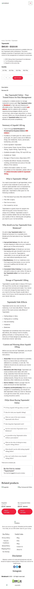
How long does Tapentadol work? (14, 424)
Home (3, 40)
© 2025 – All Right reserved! (13, 576)
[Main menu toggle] (30, 3)
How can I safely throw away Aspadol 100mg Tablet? (15, 457)
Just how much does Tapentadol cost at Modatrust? (16, 430)
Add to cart (17, 78)
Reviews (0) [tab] (5, 90)
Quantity (4, 67)
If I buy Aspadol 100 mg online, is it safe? (17, 407)
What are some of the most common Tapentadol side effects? (15, 418)
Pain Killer (8, 40)
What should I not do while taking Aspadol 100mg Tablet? (17, 450)
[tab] (17, 408)
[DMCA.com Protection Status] (17, 581)
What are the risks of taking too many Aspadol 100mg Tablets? (15, 443)
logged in (13, 473)
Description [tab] (5, 87)
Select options (6, 511)
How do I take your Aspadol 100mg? (15, 412)
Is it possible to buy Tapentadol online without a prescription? (16, 436)
